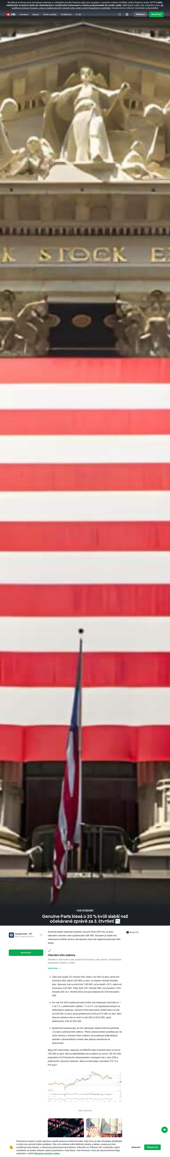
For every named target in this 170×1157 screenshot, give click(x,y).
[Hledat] (119, 14)
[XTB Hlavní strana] (10, 14)
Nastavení (136, 1147)
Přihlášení (140, 14)
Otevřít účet (156, 14)
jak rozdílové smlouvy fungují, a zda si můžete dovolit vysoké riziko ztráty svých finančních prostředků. (88, 6)
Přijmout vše (152, 1147)
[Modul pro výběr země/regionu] (127, 14)
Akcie (50, 1049)
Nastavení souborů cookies (47, 1153)
